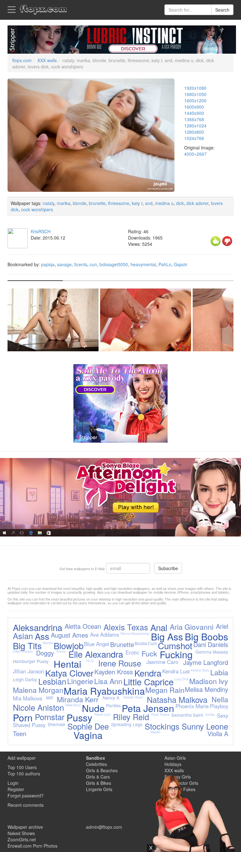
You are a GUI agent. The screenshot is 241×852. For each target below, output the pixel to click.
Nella (220, 699)
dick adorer (197, 203)
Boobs (141, 643)
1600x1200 (195, 100)
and (149, 203)
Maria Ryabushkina (104, 691)
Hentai (67, 664)
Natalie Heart (133, 697)
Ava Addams (104, 634)
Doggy (45, 652)
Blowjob (68, 645)
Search (222, 10)
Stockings (162, 726)
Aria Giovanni (191, 626)
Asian (23, 635)
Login (13, 783)
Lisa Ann (108, 681)
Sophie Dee (88, 726)
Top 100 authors (24, 773)
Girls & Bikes (98, 783)
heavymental (143, 264)
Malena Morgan (38, 689)
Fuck (149, 653)
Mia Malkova (27, 698)
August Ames (69, 634)
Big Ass (167, 636)
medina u (164, 203)
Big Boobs (206, 636)
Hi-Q (89, 660)
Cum (152, 643)
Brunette (122, 644)
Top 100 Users (22, 767)
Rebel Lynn (102, 714)
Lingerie (80, 681)
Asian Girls (175, 758)
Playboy (219, 706)
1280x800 (194, 132)
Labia (219, 672)
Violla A (217, 733)
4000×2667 (195, 154)
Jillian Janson (28, 671)
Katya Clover (69, 672)
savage (64, 264)
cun (93, 264)
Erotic (132, 652)
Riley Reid (131, 716)
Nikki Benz (73, 705)
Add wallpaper (22, 758)
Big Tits (27, 645)
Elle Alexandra (95, 654)
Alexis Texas (126, 627)
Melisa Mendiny (206, 689)
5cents (80, 264)
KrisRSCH (41, 231)
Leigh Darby (25, 679)
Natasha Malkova (177, 699)
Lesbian (52, 681)
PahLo (164, 264)
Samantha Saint (187, 715)
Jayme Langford (205, 662)
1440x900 (194, 113)
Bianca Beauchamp (134, 633)
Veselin (155, 732)
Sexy (222, 715)
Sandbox (95, 758)
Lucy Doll (181, 679)
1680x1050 (195, 94)
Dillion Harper (23, 651)
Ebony (61, 651)
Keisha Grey (200, 670)
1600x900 (194, 107)
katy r (137, 203)
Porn (23, 717)
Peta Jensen (148, 708)
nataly (48, 203)
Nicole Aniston (38, 707)
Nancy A (111, 697)
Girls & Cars (98, 777)
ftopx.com (22, 60)
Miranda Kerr (78, 699)
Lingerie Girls (99, 789)
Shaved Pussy (29, 725)
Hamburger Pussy (31, 661)
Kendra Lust (176, 671)
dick (180, 203)
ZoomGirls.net (22, 839)
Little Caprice (148, 681)
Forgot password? (26, 795)
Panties (113, 705)
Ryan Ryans (160, 714)
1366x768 (194, 119)
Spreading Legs (126, 724)
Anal (158, 627)
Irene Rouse (119, 663)
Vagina (88, 735)
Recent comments (26, 805)
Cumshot (175, 645)
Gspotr (180, 264)
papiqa (48, 264)
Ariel (222, 626)
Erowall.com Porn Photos (32, 846)
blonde (79, 203)
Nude (93, 708)
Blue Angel (96, 644)
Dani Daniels (210, 644)
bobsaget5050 (113, 264)
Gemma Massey (211, 652)
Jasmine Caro (162, 662)
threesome (118, 203)
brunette (97, 203)
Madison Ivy (208, 681)
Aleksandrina (37, 627)
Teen (19, 733)
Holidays (172, 764)
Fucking (176, 654)
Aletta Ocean (83, 626)
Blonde (48, 642)
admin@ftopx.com (104, 827)
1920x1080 (195, 88)
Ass (42, 636)
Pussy (79, 717)
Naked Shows (21, 833)
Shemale (56, 724)
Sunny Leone (205, 726)
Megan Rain (165, 689)
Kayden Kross (113, 671)
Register (16, 789)
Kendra (147, 672)
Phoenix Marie (192, 706)
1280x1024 (195, 125)
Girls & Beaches (102, 770)
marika (63, 203)
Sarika (210, 714)
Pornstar (49, 716)
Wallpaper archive (25, 827)
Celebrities (96, 764)
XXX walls (47, 60)
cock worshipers (37, 209)
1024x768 (194, 138)
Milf (49, 697)
